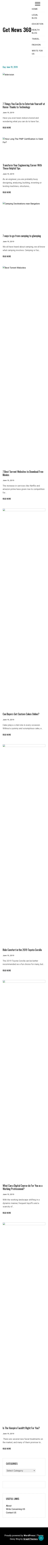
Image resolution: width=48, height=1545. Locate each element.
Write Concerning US (15, 1509)
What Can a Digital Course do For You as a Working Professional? (22, 1187)
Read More (7, 127)
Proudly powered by (19, 1535)
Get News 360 (17, 30)
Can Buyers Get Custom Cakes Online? (21, 714)
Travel (35, 39)
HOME (35, 9)
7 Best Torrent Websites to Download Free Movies (23, 473)
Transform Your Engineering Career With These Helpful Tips (22, 166)
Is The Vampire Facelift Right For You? (21, 1428)
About (8, 1505)
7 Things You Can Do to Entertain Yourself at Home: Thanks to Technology (24, 105)
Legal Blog (35, 16)
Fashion (36, 45)
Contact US (11, 1512)
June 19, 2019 (8, 112)
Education (37, 24)
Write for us (37, 52)
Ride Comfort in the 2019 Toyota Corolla (22, 950)
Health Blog (36, 31)
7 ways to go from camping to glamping (22, 236)
